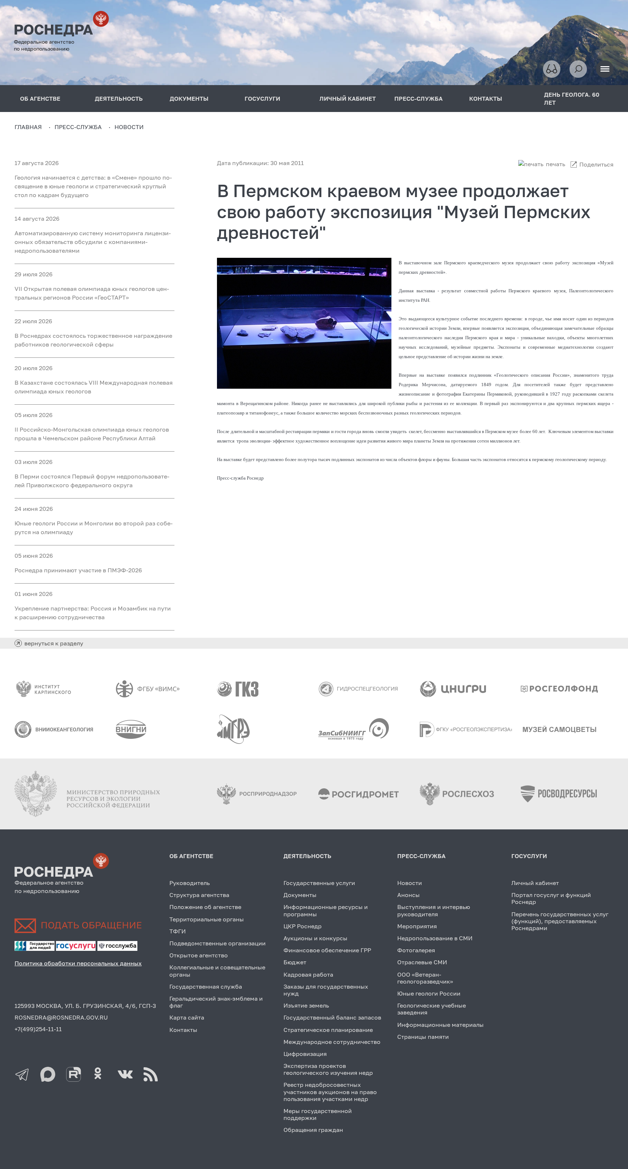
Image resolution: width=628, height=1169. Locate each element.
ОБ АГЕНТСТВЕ (191, 856)
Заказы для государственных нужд (325, 990)
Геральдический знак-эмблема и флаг (216, 1002)
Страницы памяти (423, 1036)
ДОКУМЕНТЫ (189, 98)
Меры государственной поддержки (317, 1114)
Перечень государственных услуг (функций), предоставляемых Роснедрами (559, 921)
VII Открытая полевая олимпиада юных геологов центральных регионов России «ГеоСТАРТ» (92, 293)
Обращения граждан (313, 1129)
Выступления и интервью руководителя (433, 910)
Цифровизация (305, 1053)
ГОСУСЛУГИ (262, 98)
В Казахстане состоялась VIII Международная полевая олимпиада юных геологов (94, 387)
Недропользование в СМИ (434, 938)
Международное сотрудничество (332, 1041)
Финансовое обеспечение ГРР (327, 950)
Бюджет (294, 962)
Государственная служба (205, 986)
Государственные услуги (319, 882)
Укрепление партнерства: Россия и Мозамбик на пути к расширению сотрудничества (93, 613)
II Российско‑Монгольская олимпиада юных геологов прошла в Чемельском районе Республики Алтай (92, 434)
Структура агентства (199, 894)
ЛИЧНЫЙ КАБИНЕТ (347, 98)
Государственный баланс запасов (332, 1017)
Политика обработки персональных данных (78, 963)
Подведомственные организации (217, 943)
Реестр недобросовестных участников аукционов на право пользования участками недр (330, 1091)
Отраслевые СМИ (422, 962)
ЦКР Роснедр (302, 926)
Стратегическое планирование (328, 1029)
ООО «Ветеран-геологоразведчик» (425, 978)
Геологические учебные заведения (431, 1009)
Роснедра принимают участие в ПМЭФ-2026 (78, 570)
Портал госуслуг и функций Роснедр (551, 898)
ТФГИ (177, 931)
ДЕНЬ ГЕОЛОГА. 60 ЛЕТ (571, 98)
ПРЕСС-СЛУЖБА (418, 98)
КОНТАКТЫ (485, 98)
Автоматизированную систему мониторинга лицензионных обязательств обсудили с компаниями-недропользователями (93, 241)
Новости (409, 882)
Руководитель (189, 882)
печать (555, 164)
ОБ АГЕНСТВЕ (40, 98)
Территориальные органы (206, 919)
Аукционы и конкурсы (315, 938)
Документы (300, 894)
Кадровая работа (308, 974)
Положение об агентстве (205, 906)
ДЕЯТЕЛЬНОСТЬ (119, 98)
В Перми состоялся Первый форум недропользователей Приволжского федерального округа (92, 481)
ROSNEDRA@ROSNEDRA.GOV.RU (61, 1017)
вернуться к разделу (53, 643)
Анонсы (408, 894)
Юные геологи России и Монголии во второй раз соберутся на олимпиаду (94, 528)
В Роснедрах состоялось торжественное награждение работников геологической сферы (93, 340)
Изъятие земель (306, 1005)
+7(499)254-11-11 (38, 1029)
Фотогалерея (416, 950)
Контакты (183, 1029)
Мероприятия (417, 926)
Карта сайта (186, 1017)
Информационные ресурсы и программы (325, 910)
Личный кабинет (535, 882)
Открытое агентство (198, 955)
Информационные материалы (440, 1024)
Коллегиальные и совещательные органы (217, 971)
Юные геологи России (428, 993)
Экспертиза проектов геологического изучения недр (328, 1069)
